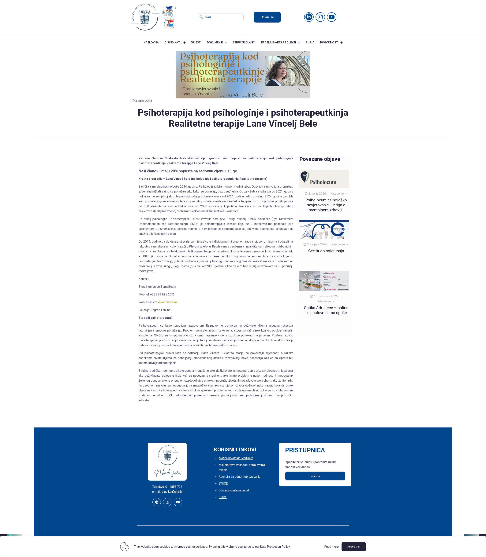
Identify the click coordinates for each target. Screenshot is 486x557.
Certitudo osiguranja (326, 251)
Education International (234, 490)
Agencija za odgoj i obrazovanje (239, 476)
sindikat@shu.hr (172, 491)
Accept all (353, 546)
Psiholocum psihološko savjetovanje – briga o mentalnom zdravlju (326, 205)
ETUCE (223, 483)
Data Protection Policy (275, 546)
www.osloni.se (167, 302)
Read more (331, 546)
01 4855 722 (173, 487)
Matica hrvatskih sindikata (236, 458)
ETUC (223, 497)
